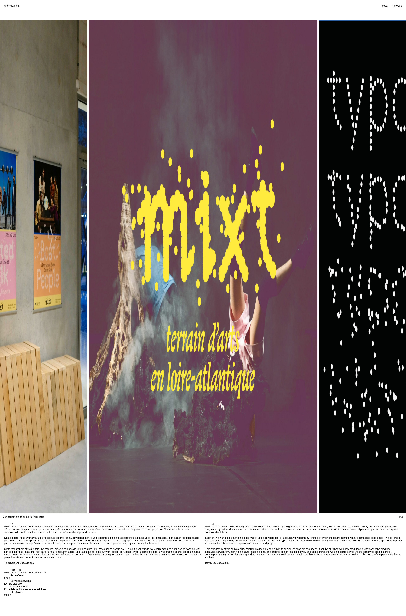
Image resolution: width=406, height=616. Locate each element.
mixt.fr (7, 594)
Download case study (217, 563)
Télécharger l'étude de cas (19, 563)
